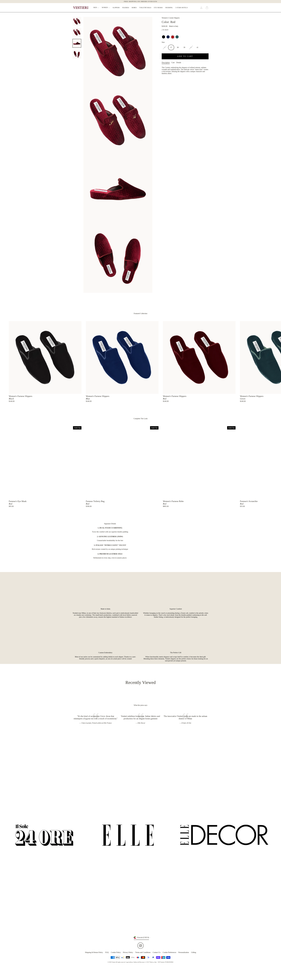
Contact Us (156, 952)
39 (184, 47)
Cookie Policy (116, 952)
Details (178, 62)
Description (166, 62)
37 (171, 47)
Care (173, 62)
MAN (95, 7)
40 (191, 47)
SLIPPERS (116, 7)
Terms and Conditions (142, 952)
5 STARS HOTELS (181, 7)
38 (178, 47)
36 (164, 47)
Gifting (193, 952)
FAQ (107, 952)
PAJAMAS (125, 7)
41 (197, 47)
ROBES (134, 7)
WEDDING (169, 7)
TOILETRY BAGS (145, 7)
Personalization (183, 952)
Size (163, 42)
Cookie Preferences (169, 952)
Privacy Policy (128, 952)
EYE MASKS (158, 7)
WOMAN (105, 7)
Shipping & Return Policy (94, 952)
